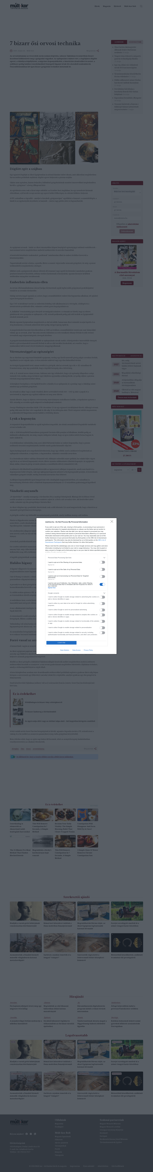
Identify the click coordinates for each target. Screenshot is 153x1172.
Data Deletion (64, 650)
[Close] (112, 522)
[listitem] (76, 558)
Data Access (76, 650)
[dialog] (76, 586)
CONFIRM (61, 642)
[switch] (102, 562)
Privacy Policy (88, 650)
